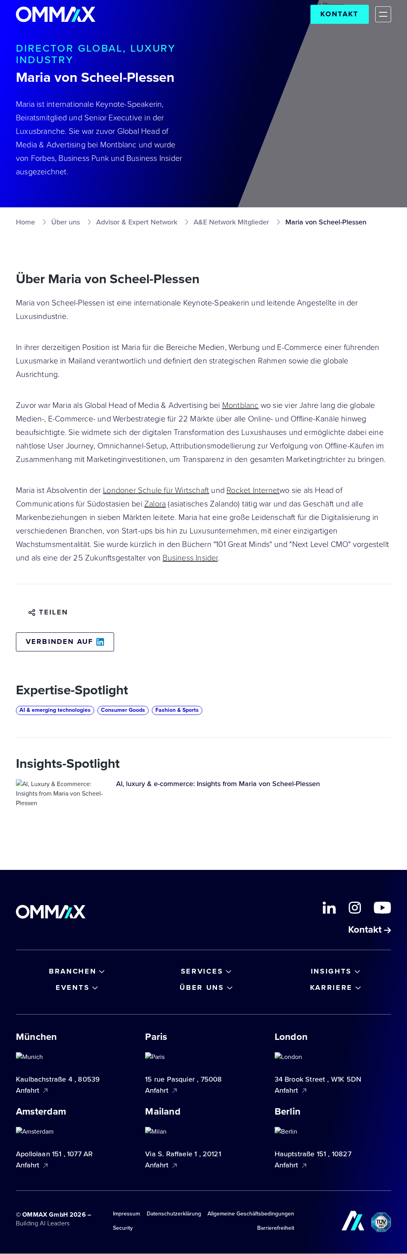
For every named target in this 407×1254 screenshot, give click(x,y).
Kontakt (339, 14)
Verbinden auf (59, 641)
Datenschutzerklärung (174, 1213)
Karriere (331, 987)
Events (72, 987)
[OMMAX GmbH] (55, 14)
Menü (383, 14)
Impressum (126, 1213)
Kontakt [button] (366, 930)
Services (202, 971)
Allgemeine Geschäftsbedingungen (250, 1213)
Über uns (202, 987)
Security (123, 1228)
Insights (331, 971)
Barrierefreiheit (275, 1228)
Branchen (73, 971)
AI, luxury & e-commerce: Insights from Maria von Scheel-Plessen (218, 783)
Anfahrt (28, 1090)
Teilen (53, 612)
